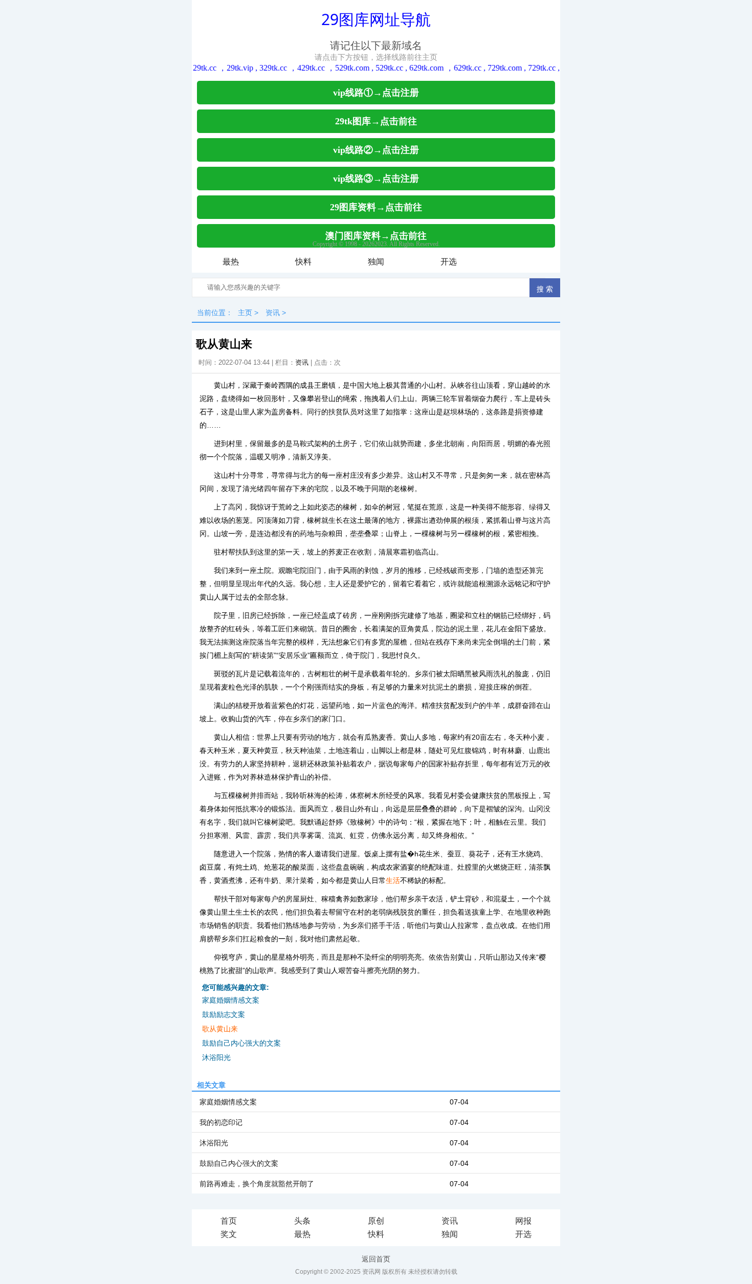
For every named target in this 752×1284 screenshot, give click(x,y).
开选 (448, 261)
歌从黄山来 (220, 1029)
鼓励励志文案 (223, 1014)
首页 (228, 1220)
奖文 (228, 1234)
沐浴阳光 (216, 1057)
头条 (302, 1220)
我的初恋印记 (221, 1122)
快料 (303, 261)
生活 (393, 880)
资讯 (273, 312)
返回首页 (376, 1259)
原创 (376, 1220)
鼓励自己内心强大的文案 (241, 1043)
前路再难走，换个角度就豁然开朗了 (257, 1184)
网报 (523, 1220)
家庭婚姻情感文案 (230, 1000)
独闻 (376, 261)
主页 (245, 312)
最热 (231, 261)
